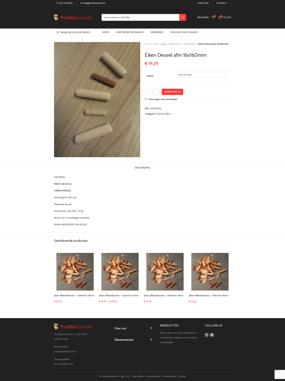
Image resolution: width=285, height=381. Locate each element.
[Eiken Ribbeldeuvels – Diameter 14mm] (165, 272)
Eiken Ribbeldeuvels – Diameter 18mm (208, 295)
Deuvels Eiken (189, 44)
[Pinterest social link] (212, 335)
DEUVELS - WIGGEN (160, 44)
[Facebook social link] (206, 335)
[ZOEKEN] (182, 17)
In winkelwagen (172, 91)
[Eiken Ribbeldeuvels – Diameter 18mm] (210, 272)
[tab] (142, 167)
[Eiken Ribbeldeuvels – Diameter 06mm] (75, 272)
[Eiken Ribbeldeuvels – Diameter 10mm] (120, 272)
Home (147, 44)
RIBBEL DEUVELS (175, 44)
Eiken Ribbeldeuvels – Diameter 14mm (163, 295)
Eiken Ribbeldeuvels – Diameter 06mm (74, 295)
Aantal (150, 75)
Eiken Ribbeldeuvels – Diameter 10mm (119, 295)
